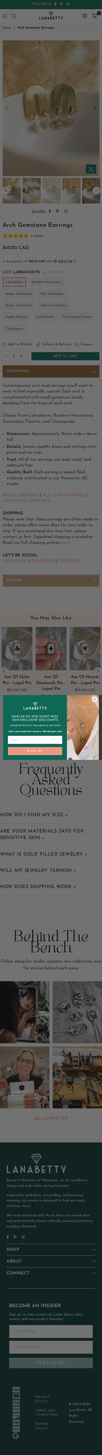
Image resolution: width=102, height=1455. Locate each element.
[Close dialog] (95, 699)
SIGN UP (35, 751)
